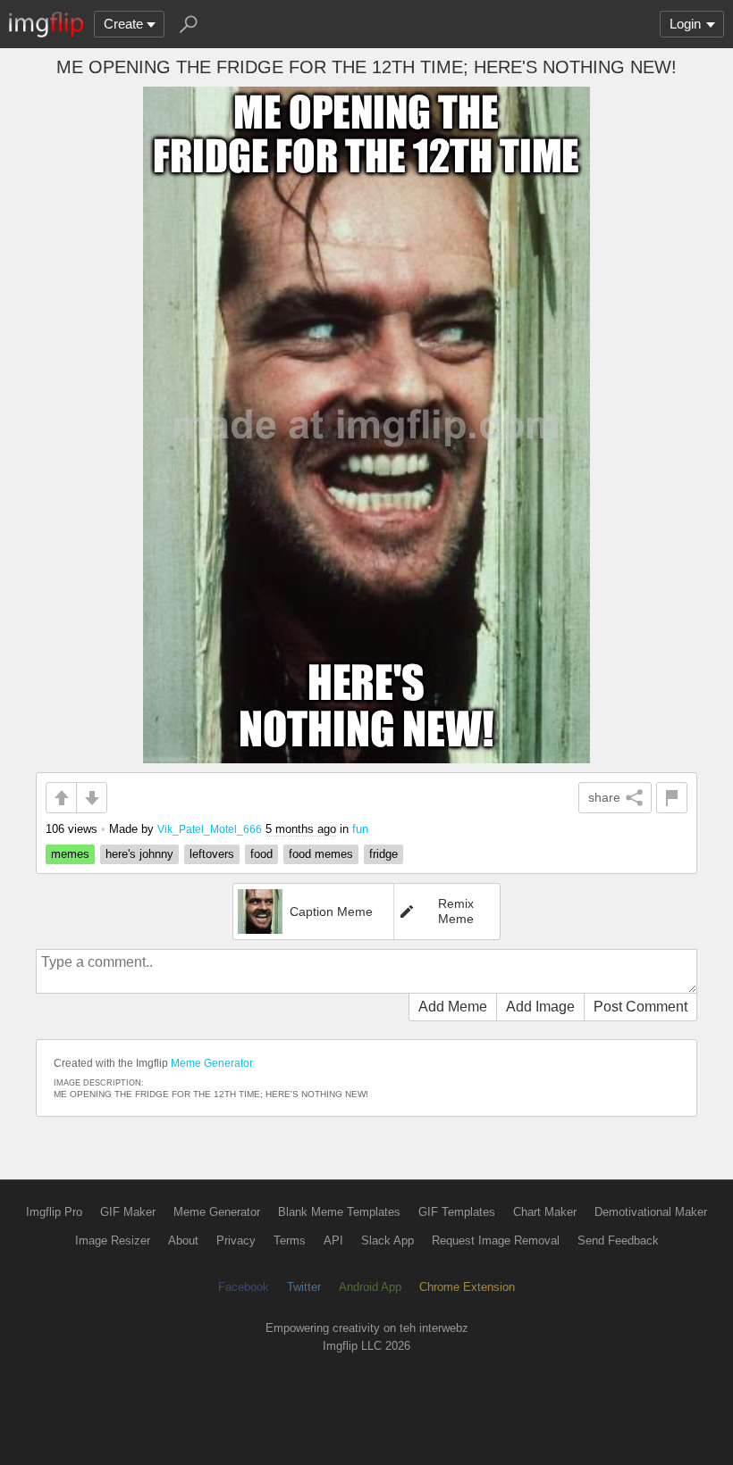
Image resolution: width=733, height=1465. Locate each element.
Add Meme (452, 1006)
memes (70, 854)
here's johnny (139, 854)
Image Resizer (112, 1240)
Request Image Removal (496, 1240)
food (261, 854)
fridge (383, 854)
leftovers (212, 854)
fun (360, 829)
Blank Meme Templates (339, 1212)
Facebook (243, 1287)
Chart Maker (545, 1212)
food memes (321, 854)
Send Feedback (618, 1240)
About (183, 1240)
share (604, 797)
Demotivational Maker (650, 1212)
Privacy (236, 1240)
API (333, 1240)
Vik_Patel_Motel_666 (209, 829)
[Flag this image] (671, 797)
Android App (370, 1287)
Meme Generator (212, 1063)
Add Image (540, 1006)
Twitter (304, 1287)
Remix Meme (456, 911)
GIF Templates (456, 1212)
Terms (290, 1240)
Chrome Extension (467, 1287)
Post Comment (640, 1006)
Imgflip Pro (54, 1212)
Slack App (387, 1240)
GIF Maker (128, 1212)
